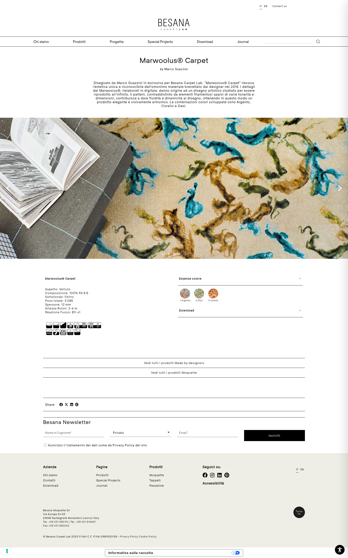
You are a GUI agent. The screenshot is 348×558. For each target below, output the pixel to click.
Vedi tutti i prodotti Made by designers (174, 363)
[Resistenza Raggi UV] (77, 334)
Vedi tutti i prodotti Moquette (174, 372)
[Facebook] (205, 475)
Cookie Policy (147, 536)
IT (261, 6)
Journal (243, 42)
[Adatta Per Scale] (63, 327)
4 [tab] (180, 254)
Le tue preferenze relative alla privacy (193, 553)
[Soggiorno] (49, 327)
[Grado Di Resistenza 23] (80, 327)
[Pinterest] (226, 475)
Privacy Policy (129, 536)
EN (265, 6)
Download (205, 42)
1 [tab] (164, 254)
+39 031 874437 (86, 521)
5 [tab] (186, 254)
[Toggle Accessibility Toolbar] (340, 549)
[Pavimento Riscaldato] (63, 334)
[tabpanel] (174, 188)
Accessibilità (213, 483)
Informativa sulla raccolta (130, 553)
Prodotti (79, 42)
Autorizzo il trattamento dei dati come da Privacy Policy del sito (97, 445)
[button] (61, 404)
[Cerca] (319, 41)
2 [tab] (170, 254)
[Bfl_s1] (70, 327)
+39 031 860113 (58, 521)
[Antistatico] (56, 334)
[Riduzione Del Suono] (70, 334)
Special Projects (160, 42)
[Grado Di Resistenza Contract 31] (94, 327)
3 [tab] (175, 254)
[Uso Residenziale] (56, 327)
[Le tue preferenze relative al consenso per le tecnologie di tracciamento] (7, 551)
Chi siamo (41, 42)
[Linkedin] (219, 475)
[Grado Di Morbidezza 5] (49, 334)
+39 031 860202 (59, 525)
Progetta (116, 42)
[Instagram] (212, 475)
